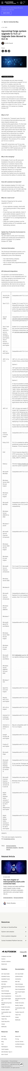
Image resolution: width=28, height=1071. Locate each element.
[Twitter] (24, 956)
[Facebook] (26, 956)
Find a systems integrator (8, 936)
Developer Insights (12, 848)
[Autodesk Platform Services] (10, 3)
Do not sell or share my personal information (11, 1062)
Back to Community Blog (11, 22)
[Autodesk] (9, 951)
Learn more (6, 13)
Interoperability (8, 898)
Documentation (19, 969)
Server (8, 849)
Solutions (4, 969)
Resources (4, 1032)
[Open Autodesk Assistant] (21, 1064)
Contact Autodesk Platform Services (11, 940)
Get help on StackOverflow (9, 927)
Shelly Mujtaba (11, 903)
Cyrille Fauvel (9, 43)
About (17, 1032)
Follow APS (23, 952)
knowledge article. (9, 839)
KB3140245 (18, 655)
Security (21, 848)
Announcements (11, 846)
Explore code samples (7, 932)
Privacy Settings (13, 1061)
